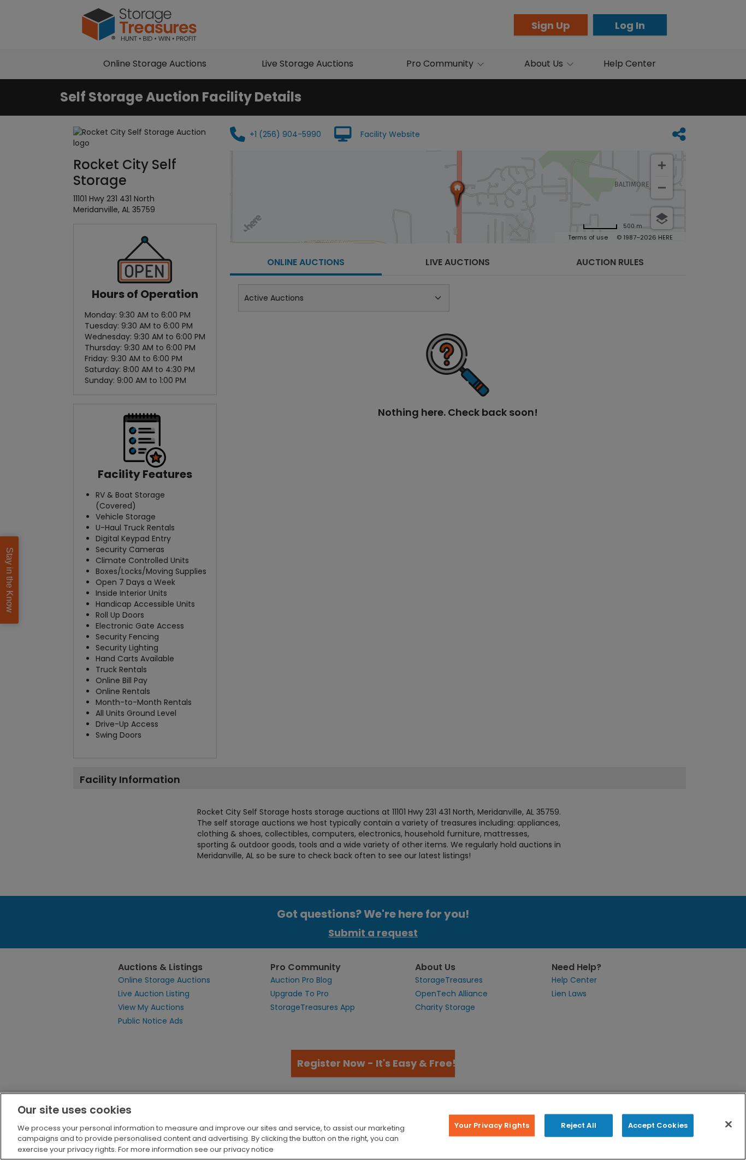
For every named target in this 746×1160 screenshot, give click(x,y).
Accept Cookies (658, 1125)
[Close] (729, 1125)
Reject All (578, 1125)
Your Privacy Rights (491, 1125)
